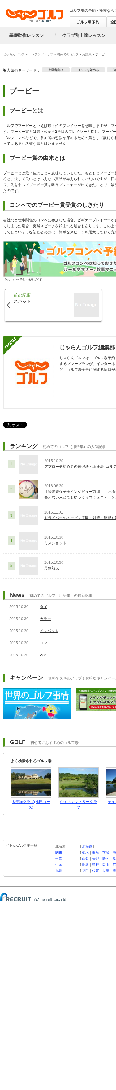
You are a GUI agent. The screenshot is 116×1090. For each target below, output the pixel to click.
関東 (58, 852)
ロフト (45, 643)
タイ (43, 607)
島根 (95, 864)
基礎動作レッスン (26, 35)
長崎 (105, 870)
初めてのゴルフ (68, 54)
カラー (45, 619)
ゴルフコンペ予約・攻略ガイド (22, 279)
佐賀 (95, 870)
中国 (58, 864)
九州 (58, 870)
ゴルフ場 (77, 10)
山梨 (85, 858)
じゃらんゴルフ (14, 54)
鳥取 (85, 864)
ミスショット (55, 543)
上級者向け (55, 70)
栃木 (85, 852)
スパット (22, 301)
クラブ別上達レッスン (83, 35)
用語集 (87, 54)
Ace (43, 655)
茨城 (105, 852)
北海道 (87, 846)
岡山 (105, 864)
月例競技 (51, 568)
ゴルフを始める (88, 70)
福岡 (85, 870)
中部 (58, 858)
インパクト (49, 631)
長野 (95, 858)
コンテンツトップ (40, 54)
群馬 (95, 852)
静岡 (105, 858)
